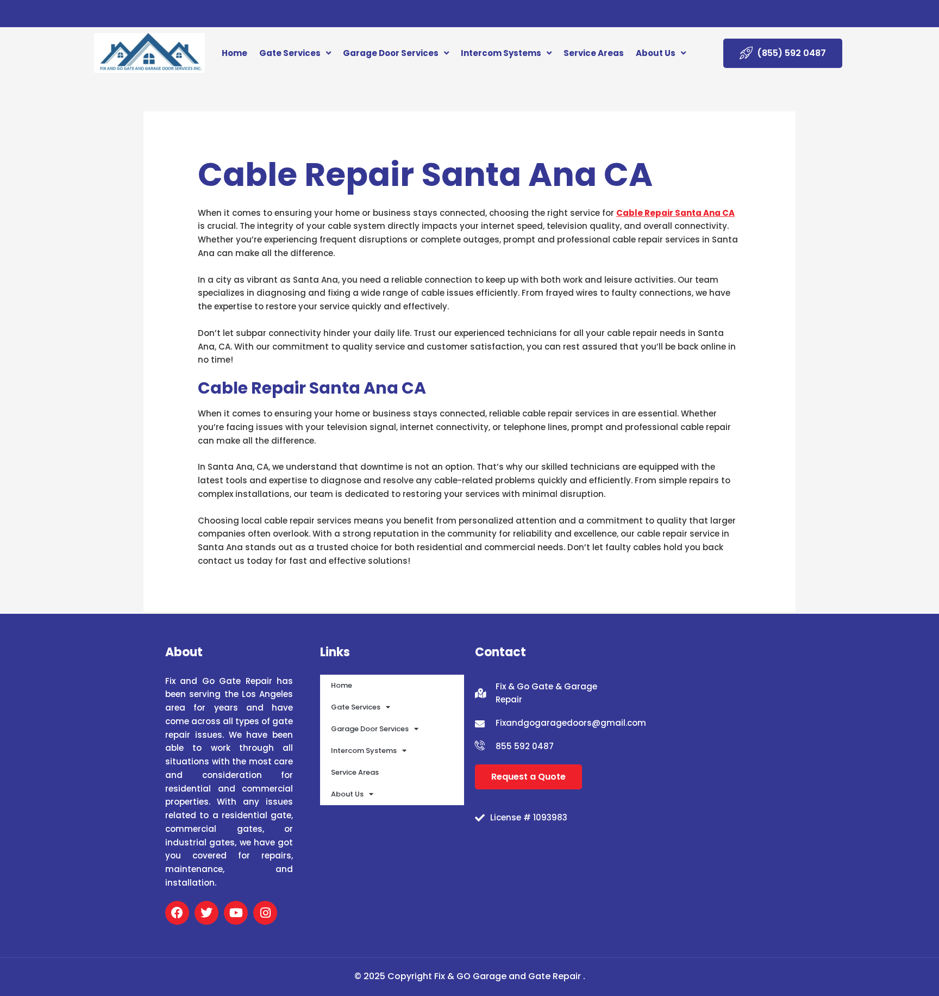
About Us (655, 53)
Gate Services (290, 53)
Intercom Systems (501, 53)
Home (234, 53)
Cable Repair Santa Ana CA (675, 213)
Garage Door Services (391, 53)
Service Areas (594, 53)
